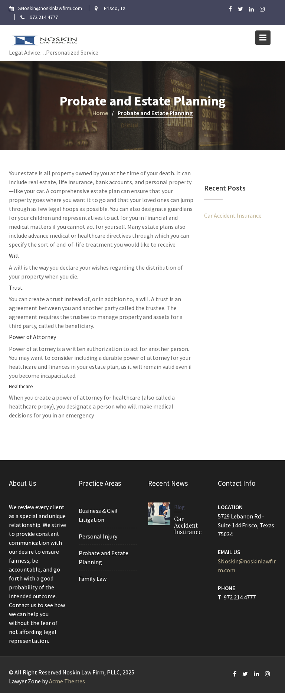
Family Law (93, 578)
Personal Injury (98, 536)
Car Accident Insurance (233, 215)
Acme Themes (67, 681)
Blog (179, 507)
